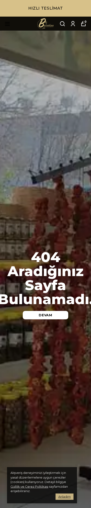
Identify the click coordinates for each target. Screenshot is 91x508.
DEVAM (45, 315)
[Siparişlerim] (73, 24)
